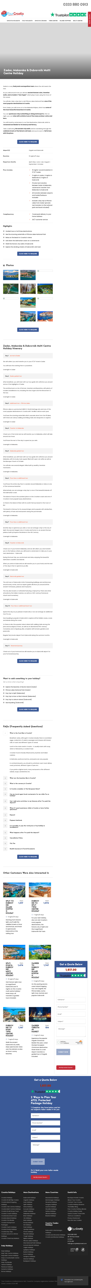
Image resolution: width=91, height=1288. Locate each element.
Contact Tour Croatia (75, 1202)
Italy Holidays (27, 21)
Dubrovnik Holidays (29, 1198)
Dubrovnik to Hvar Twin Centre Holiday (9, 1031)
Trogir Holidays (28, 1236)
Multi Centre (77, 21)
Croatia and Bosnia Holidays (55, 1237)
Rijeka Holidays (28, 1238)
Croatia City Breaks (7, 1220)
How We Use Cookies (75, 1220)
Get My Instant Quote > (66, 1067)
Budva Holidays (28, 1252)
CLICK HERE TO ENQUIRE (28, 142)
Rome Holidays (6, 1271)
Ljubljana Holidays (29, 1250)
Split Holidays (27, 1204)
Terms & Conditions (74, 1216)
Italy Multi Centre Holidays (9, 1255)
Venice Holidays (6, 1264)
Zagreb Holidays (28, 1200)
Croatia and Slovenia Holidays (55, 1235)
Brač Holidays (27, 1216)
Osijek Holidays (28, 1247)
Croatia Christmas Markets (10, 1238)
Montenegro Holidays (53, 1200)
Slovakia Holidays (51, 1209)
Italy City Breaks (6, 1262)
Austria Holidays (51, 1207)
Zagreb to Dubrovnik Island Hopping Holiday (35, 970)
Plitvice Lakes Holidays (30, 1241)
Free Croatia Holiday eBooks (77, 1209)
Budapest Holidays (29, 1261)
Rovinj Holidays (28, 1222)
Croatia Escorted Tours (9, 1216)
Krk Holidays (27, 1225)
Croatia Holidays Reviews (76, 1204)
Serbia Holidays (51, 1211)
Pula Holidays (27, 1227)
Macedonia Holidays (52, 1198)
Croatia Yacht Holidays (9, 1227)
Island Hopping (65, 21)
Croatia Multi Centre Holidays (11, 1209)
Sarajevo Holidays (29, 1256)
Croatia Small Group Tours (10, 1211)
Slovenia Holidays (51, 1202)
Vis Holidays (27, 1218)
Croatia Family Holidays (9, 1229)
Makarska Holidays (29, 1213)
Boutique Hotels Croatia (76, 1198)
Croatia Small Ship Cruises (10, 1200)
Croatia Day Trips (7, 1232)
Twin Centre (53, 21)
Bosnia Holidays (51, 1216)
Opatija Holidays (28, 1229)
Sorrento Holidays (7, 1269)
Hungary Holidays (51, 1204)
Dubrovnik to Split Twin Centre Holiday (35, 906)
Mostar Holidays (28, 1259)
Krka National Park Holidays (32, 1243)
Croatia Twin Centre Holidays (11, 1207)
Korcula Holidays (28, 1209)
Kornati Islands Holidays (31, 1245)
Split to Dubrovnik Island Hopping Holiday (10, 907)
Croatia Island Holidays (8, 1218)
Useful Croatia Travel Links (76, 1213)
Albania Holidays (51, 1213)
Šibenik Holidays (28, 1234)
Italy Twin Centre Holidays (9, 1253)
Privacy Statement (74, 1218)
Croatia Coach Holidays (9, 1213)
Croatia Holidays (13, 21)
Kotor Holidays (28, 1254)
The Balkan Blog (73, 1207)
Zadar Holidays (28, 1211)
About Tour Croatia (74, 1200)
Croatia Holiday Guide (75, 1211)
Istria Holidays (28, 1207)
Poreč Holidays (28, 1232)
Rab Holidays (27, 1220)
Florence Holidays (7, 1267)
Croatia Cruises (41, 21)
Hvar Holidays (27, 1202)
